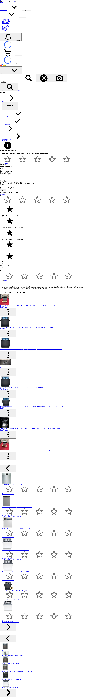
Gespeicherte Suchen (6, 25)
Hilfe (26, 1)
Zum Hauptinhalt (3, 0)
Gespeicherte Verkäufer (6, 26)
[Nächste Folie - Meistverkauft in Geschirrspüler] (8, 627)
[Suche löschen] (44, 78)
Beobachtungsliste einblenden (26, 10)
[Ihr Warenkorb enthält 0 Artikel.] (7, 55)
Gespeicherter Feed (5, 24)
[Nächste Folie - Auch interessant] (8, 693)
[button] (9, 87)
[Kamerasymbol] (59, 78)
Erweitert (19, 90)
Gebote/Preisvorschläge (6, 21)
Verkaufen (2, 2)
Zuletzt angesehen (5, 20)
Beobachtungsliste (5, 22)
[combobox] (10, 81)
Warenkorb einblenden (19, 55)
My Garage (4, 27)
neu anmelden (12, 1)
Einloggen (7, 1)
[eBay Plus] (17, 1)
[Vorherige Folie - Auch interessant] (8, 638)
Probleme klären (5, 31)
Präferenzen (4, 28)
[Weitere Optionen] (8, 312)
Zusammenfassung (5, 19)
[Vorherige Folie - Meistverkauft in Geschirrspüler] (8, 468)
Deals (21, 1)
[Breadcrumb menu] (10, 106)
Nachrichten (4, 29)
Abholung (23, 1)
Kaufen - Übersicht (5, 23)
